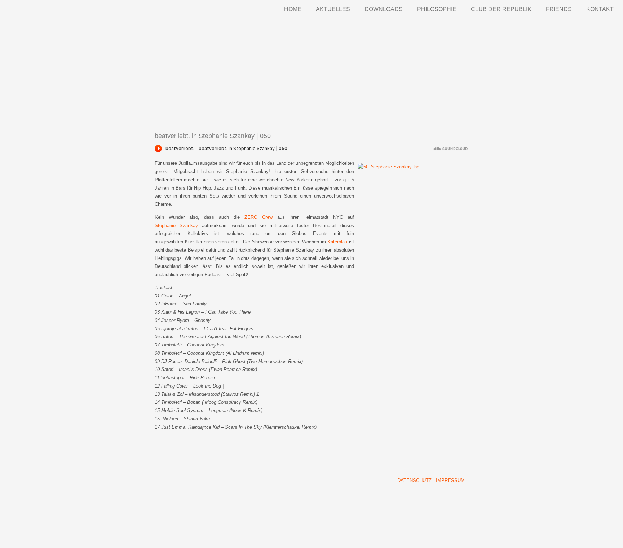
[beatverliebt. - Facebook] (461, 454)
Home (292, 9)
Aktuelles (333, 9)
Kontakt (600, 9)
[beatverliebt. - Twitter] (434, 454)
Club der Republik (501, 9)
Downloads (383, 9)
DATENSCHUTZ (414, 480)
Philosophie (436, 9)
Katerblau (337, 241)
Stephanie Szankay (176, 225)
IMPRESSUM (450, 480)
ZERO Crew (258, 217)
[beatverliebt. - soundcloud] (407, 454)
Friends (559, 9)
